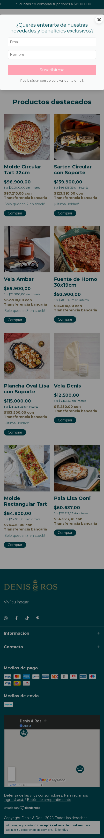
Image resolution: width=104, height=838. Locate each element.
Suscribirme (52, 69)
